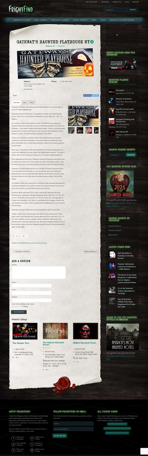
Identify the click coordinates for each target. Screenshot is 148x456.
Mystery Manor (90, 251)
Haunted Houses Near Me (117, 424)
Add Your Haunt (92, 2)
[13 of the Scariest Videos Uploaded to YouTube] (112, 292)
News (94, 20)
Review (14, 265)
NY (54, 46)
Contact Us (117, 2)
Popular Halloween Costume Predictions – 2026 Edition (127, 266)
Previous (69, 130)
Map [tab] (24, 102)
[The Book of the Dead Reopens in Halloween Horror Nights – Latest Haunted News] (112, 279)
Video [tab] (32, 102)
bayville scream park (125, 109)
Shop (103, 20)
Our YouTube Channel (21, 444)
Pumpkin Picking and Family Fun (125, 120)
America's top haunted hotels (117, 433)
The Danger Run (21, 343)
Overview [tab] (16, 102)
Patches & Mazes (60, 20)
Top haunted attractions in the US (117, 428)
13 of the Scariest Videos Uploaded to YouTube (126, 290)
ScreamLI (120, 90)
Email (14, 289)
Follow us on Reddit (39, 450)
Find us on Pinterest (20, 450)
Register (135, 2)
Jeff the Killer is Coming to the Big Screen (125, 255)
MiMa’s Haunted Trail (84, 343)
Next (97, 130)
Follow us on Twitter (39, 438)
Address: (27, 81)
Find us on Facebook (20, 438)
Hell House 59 (122, 132)
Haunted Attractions (25, 243)
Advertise (105, 2)
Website (14, 297)
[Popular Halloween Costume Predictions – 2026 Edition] (112, 268)
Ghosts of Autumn (124, 99)
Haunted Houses (21, 20)
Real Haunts (40, 20)
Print (15, 95)
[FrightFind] (29, 9)
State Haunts (80, 20)
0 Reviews (61, 46)
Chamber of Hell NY (22, 251)
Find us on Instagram (38, 444)
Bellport (49, 46)
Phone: (54, 81)
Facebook (88, 95)
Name (14, 282)
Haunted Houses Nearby (122, 20)
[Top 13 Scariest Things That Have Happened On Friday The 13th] (112, 303)
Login (127, 2)
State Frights (40, 429)
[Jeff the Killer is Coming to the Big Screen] (112, 257)
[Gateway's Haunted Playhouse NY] (83, 116)
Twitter (96, 95)
